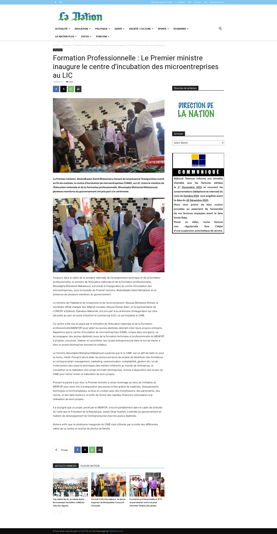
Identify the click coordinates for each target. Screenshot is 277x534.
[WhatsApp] (71, 89)
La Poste (181, 2)
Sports (162, 28)
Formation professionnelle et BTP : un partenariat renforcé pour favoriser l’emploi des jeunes (146, 502)
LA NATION (83, 531)
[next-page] (60, 512)
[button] (220, 29)
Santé (118, 28)
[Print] (78, 89)
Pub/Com (101, 36)
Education (81, 28)
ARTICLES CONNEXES (66, 466)
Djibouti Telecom (217, 2)
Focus (85, 36)
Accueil (56, 45)
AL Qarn (197, 2)
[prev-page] (55, 512)
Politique (101, 28)
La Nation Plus (64, 36)
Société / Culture (140, 28)
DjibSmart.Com (116, 531)
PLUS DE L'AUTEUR (90, 466)
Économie (180, 28)
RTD (189, 2)
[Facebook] (55, 2)
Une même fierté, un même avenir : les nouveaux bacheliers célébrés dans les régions (69, 502)
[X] (60, 2)
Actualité (61, 28)
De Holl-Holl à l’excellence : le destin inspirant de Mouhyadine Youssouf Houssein (108, 502)
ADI (205, 2)
